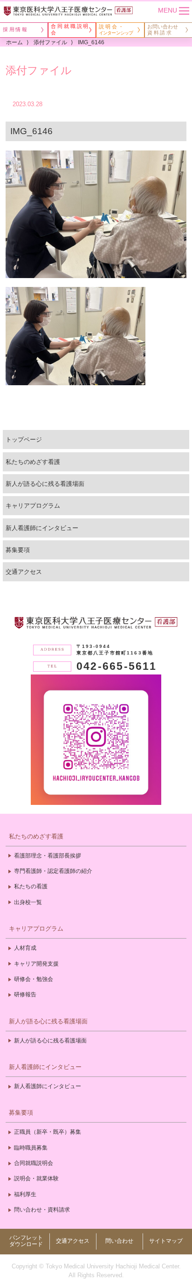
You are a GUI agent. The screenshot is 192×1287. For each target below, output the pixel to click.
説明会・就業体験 (36, 1178)
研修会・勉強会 (33, 979)
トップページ (24, 439)
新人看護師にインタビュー (42, 527)
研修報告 (25, 994)
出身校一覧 (28, 902)
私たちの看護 (31, 886)
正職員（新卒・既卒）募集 (47, 1132)
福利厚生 (25, 1194)
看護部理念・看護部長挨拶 (47, 855)
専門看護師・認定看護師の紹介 (53, 871)
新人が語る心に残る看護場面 (45, 483)
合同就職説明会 (33, 1163)
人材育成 (25, 948)
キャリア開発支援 (36, 964)
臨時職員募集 (31, 1148)
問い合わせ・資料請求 (42, 1209)
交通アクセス (24, 571)
